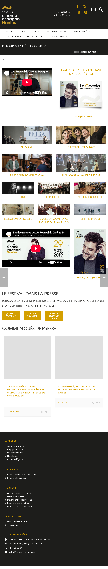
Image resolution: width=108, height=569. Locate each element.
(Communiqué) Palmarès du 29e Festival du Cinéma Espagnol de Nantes (76, 389)
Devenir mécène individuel (19, 503)
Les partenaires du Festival (19, 493)
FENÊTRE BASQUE (90, 219)
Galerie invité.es (81, 31)
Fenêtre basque (13, 36)
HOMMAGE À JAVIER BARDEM (81, 175)
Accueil (9, 31)
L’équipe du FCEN (15, 449)
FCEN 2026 (37, 31)
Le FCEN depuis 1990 (57, 31)
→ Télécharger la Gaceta (81, 116)
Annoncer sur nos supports (19, 506)
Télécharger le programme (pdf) (90, 277)
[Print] (4, 59)
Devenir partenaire (15, 496)
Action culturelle (37, 36)
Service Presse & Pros (17, 521)
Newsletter (12, 456)
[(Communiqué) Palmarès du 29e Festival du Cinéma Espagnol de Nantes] (79, 357)
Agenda (22, 31)
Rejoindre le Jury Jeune (17, 478)
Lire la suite (14, 412)
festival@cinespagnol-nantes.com (23, 552)
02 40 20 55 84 (15, 548)
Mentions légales (15, 459)
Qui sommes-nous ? (16, 446)
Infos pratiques (60, 36)
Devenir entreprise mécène (19, 499)
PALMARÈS (27, 147)
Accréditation (13, 525)
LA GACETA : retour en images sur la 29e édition (81, 72)
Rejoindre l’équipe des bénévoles (22, 474)
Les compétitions (15, 452)
